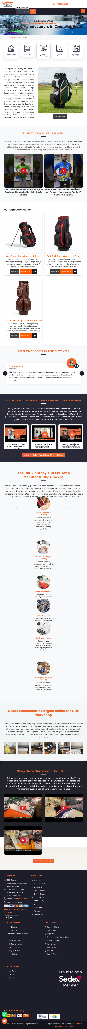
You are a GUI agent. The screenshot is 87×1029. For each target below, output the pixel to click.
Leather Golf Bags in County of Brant (23, 320)
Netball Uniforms (12, 954)
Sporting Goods (11, 966)
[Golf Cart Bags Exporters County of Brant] (64, 233)
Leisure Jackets (53, 941)
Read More (14, 271)
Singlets (50, 951)
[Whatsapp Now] (4, 1014)
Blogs (35, 904)
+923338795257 (19, 899)
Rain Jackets (52, 947)
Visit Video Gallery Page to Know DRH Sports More (43, 455)
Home (6, 37)
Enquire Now (60, 117)
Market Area (38, 914)
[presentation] (5, 373)
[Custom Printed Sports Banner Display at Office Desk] (50, 748)
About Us (37, 880)
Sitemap (36, 911)
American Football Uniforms (17, 934)
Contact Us (37, 908)
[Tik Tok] (16, 917)
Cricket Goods (39, 891)
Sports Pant (51, 930)
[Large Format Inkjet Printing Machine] (64, 748)
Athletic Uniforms (13, 937)
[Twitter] (7, 917)
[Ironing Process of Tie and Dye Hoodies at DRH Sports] (23, 808)
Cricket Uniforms (13, 947)
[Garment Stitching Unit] (10, 748)
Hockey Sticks (39, 894)
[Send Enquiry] (4, 1021)
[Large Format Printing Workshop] (37, 748)
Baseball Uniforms (13, 941)
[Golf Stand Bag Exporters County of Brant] (23, 233)
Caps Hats (51, 934)
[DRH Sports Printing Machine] (77, 748)
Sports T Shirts (53, 927)
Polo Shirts (51, 944)
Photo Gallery (38, 897)
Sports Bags (52, 954)
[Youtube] (11, 917)
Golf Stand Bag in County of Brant (23, 256)
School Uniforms (40, 884)
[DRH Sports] (8, 4)
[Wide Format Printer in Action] (23, 748)
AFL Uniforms (11, 930)
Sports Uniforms (12, 922)
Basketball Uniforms (14, 944)
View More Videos (42, 861)
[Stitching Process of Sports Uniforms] (23, 840)
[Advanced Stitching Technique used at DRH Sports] (64, 808)
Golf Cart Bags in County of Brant (63, 256)
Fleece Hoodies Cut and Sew (58, 937)
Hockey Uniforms (13, 951)
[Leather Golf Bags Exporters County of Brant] (23, 297)
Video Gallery (38, 901)
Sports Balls (38, 887)
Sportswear (14, 37)
